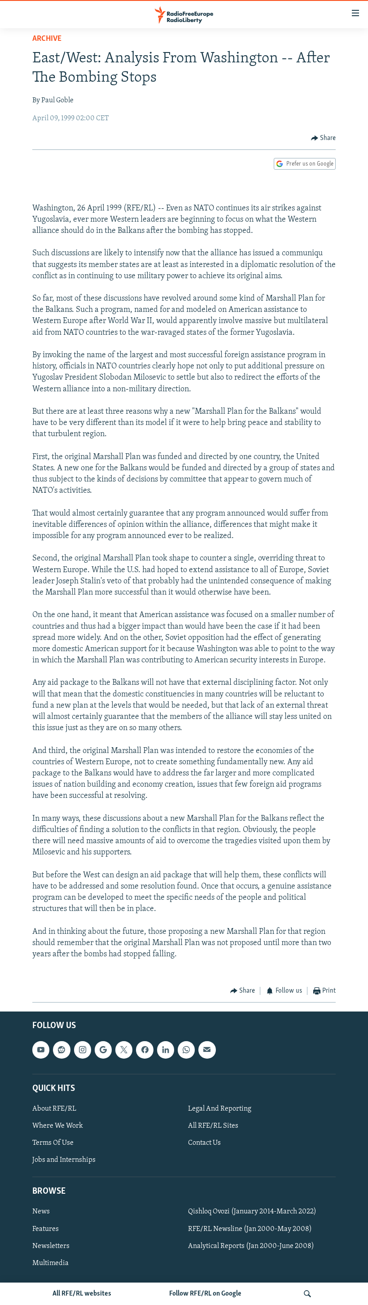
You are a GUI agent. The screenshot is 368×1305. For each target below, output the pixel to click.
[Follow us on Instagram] (82, 1049)
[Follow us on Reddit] (61, 1049)
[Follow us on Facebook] (144, 1049)
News (41, 1211)
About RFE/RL (54, 1108)
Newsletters (51, 1245)
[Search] (307, 1294)
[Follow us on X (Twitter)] (123, 1049)
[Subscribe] (206, 1049)
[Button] (323, 138)
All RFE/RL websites (82, 1293)
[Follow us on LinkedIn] (165, 1049)
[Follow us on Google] (103, 1049)
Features (45, 1228)
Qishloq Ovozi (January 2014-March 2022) (252, 1211)
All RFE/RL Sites (213, 1126)
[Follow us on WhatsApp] (186, 1049)
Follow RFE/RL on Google (205, 1293)
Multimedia (50, 1262)
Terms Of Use (53, 1143)
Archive (46, 39)
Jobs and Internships (64, 1160)
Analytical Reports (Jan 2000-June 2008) (251, 1245)
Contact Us (204, 1143)
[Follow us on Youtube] (40, 1049)
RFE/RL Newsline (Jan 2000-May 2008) (250, 1228)
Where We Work (57, 1126)
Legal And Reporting (219, 1108)
